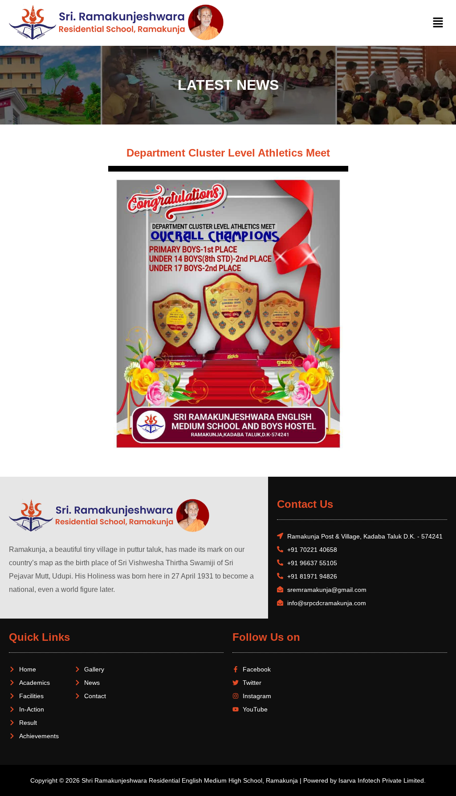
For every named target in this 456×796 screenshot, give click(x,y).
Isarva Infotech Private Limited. (382, 780)
